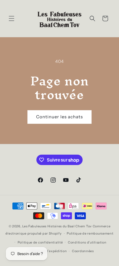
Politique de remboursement (90, 233)
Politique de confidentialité (40, 242)
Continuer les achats (59, 116)
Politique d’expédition (48, 251)
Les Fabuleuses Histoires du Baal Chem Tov (57, 226)
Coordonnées (83, 251)
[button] (11, 18)
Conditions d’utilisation (87, 242)
